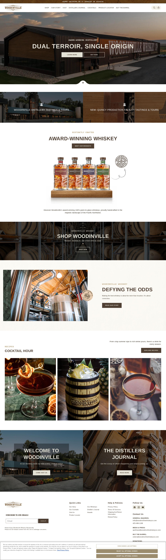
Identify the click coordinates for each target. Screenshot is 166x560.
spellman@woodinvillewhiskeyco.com (147, 530)
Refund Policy (112, 517)
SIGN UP (43, 521)
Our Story (72, 507)
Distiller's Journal (93, 509)
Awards (90, 512)
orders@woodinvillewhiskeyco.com (146, 537)
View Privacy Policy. (63, 550)
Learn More (72, 54)
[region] (83, 551)
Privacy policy (113, 507)
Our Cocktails (74, 509)
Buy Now (94, 54)
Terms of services (114, 509)
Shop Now (83, 249)
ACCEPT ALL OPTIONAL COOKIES (127, 556)
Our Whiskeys (92, 507)
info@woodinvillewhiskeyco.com (145, 520)
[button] (154, 8)
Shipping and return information (115, 513)
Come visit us (41, 472)
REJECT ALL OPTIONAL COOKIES (127, 551)
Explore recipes (151, 350)
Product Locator (74, 515)
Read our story (112, 305)
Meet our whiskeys (83, 146)
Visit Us (72, 512)
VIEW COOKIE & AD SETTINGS (126, 546)
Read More (124, 472)
